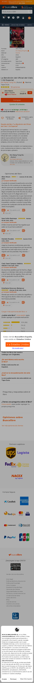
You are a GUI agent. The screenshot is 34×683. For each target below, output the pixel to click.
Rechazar (13, 679)
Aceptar (4, 679)
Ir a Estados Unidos (18, 344)
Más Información (26, 679)
